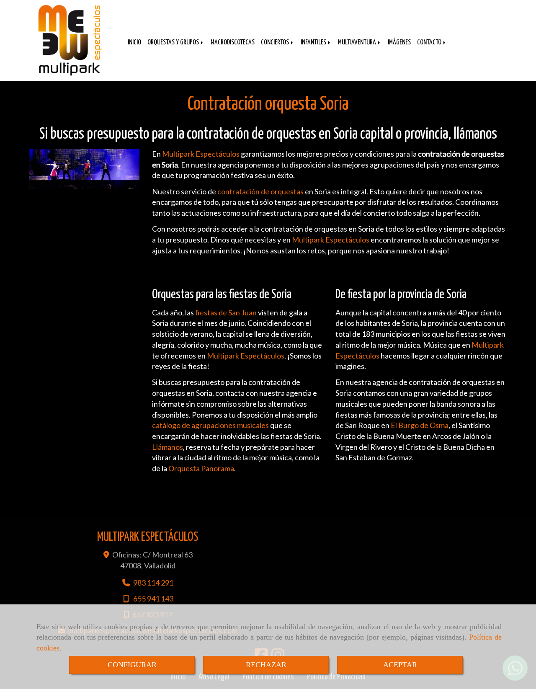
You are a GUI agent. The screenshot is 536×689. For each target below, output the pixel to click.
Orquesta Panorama (201, 468)
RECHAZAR (266, 665)
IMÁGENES (399, 42)
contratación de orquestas (260, 191)
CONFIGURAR (132, 665)
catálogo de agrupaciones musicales (210, 425)
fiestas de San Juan (226, 312)
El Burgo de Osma (419, 425)
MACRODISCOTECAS (233, 42)
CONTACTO (430, 42)
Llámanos (167, 447)
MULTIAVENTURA (357, 42)
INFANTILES (314, 42)
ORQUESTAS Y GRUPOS (173, 42)
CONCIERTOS (275, 42)
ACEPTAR (400, 665)
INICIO (134, 42)
